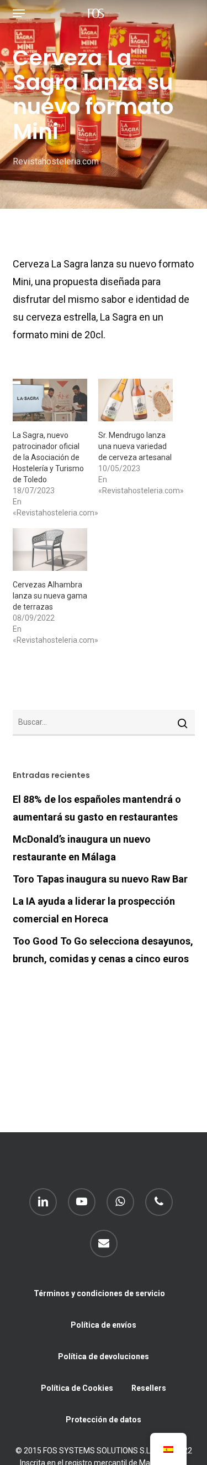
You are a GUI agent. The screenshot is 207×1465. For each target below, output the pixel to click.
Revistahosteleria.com (56, 161)
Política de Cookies (77, 1388)
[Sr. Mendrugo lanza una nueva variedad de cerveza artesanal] (135, 400)
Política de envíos (103, 1324)
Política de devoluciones (103, 1356)
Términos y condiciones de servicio (99, 1293)
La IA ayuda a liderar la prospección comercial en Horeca (94, 910)
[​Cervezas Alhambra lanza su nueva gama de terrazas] (50, 549)
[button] (19, 13)
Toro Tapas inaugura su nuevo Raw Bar (100, 879)
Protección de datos (103, 1419)
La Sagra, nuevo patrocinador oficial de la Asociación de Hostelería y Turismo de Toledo (48, 457)
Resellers (148, 1388)
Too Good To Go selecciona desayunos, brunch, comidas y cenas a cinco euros (103, 949)
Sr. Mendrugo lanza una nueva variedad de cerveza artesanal (135, 446)
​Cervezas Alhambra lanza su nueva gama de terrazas (50, 595)
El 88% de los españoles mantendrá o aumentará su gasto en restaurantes (97, 808)
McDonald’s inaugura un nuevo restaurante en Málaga (82, 848)
